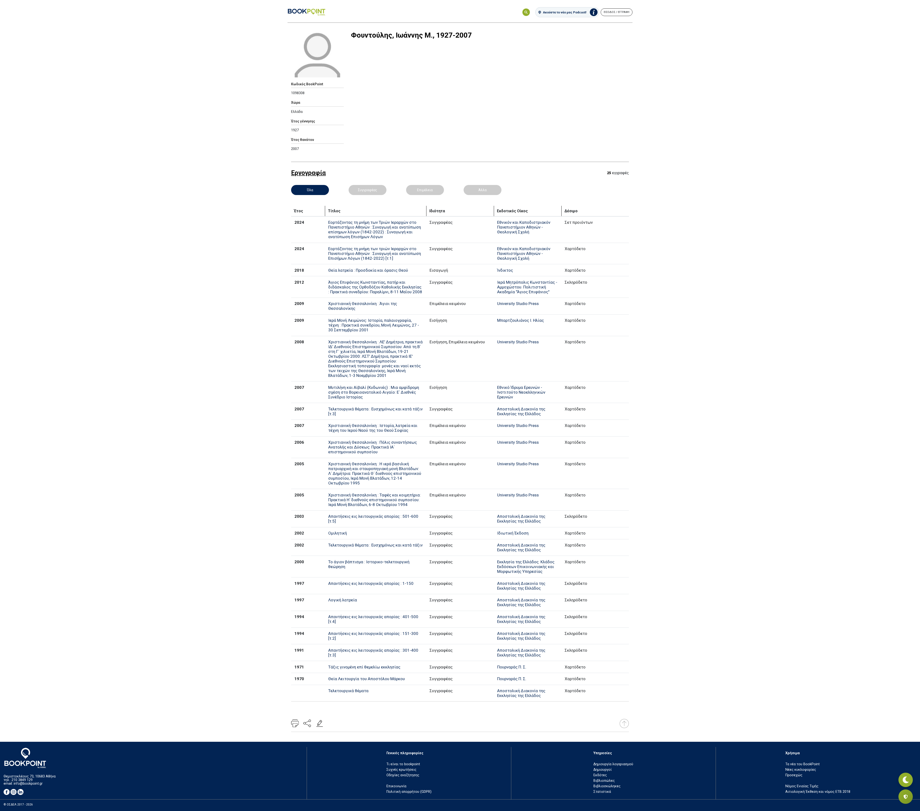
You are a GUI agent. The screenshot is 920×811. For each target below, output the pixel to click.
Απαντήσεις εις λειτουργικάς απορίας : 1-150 (371, 583)
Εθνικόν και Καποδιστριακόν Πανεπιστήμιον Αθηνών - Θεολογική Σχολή (523, 227)
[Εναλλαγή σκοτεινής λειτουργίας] (905, 780)
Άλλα (482, 190)
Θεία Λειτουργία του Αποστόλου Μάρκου (366, 678)
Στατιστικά (602, 792)
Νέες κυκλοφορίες (800, 770)
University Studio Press (518, 303)
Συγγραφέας (367, 190)
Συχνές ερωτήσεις (401, 770)
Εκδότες (600, 775)
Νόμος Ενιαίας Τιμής (801, 786)
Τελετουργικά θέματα (348, 690)
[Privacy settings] (905, 796)
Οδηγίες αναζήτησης (402, 775)
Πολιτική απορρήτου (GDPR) (408, 792)
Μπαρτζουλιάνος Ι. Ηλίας (520, 320)
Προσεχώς (793, 775)
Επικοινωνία (396, 786)
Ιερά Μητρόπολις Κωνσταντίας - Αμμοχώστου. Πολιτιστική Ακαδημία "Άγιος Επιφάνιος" (527, 287)
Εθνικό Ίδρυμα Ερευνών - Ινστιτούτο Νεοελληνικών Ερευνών (521, 392)
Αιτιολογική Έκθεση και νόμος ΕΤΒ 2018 (817, 792)
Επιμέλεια (425, 190)
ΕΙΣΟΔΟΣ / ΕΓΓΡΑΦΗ (616, 12)
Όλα (310, 190)
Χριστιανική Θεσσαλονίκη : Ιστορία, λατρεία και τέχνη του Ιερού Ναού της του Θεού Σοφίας (372, 428)
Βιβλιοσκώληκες (607, 786)
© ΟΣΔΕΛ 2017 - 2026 (18, 804)
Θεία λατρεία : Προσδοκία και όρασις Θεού (368, 270)
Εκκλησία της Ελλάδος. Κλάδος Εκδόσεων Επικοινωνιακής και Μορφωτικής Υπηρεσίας (525, 566)
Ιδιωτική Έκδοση (513, 533)
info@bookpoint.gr (28, 784)
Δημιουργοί (602, 770)
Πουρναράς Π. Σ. (511, 667)
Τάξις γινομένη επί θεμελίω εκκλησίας (364, 667)
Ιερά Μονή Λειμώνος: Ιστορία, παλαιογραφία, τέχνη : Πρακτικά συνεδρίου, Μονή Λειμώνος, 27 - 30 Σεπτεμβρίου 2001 (373, 325)
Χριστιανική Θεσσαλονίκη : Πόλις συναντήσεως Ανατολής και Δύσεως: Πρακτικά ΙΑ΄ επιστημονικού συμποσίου (372, 447)
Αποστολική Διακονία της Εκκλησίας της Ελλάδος (521, 411)
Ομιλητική (337, 533)
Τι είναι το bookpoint (403, 764)
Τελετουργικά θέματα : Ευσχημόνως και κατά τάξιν (375, 545)
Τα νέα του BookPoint (802, 764)
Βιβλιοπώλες (604, 781)
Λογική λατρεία (342, 600)
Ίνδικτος (505, 270)
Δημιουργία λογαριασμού (613, 764)
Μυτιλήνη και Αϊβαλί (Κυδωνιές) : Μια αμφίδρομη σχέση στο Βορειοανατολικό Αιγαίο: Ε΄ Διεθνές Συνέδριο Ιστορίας (373, 392)
